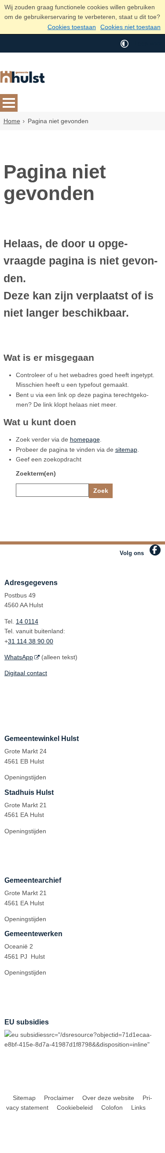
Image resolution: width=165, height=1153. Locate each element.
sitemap (126, 449)
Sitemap (24, 1097)
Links (138, 1107)
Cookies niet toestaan (130, 26)
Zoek (100, 490)
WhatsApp (18, 657)
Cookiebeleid (75, 1107)
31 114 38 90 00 (30, 641)
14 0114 (27, 621)
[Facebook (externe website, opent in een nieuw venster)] (155, 550)
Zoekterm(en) (36, 473)
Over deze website (108, 1097)
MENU (9, 103)
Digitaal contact (25, 673)
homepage (85, 439)
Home (12, 121)
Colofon (112, 1107)
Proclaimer (59, 1097)
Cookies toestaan (72, 26)
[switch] (124, 43)
